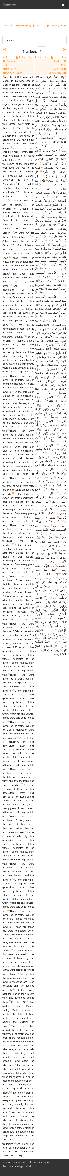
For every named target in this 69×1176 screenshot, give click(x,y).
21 (8, 375)
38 (22, 784)
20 (24, 336)
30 (13, 591)
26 (13, 493)
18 (12, 285)
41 (8, 863)
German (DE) (56, 25)
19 (9, 324)
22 (13, 391)
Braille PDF (11, 68)
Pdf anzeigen (26, 57)
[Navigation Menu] (63, 4)
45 (12, 949)
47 (14, 989)
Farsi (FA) (40, 25)
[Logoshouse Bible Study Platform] (12, 4)
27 (8, 524)
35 (8, 721)
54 (15, 1143)
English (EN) (24, 25)
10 (23, 204)
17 (10, 273)
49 (11, 1009)
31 (8, 623)
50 (10, 1025)
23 (8, 430)
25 (8, 477)
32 (13, 639)
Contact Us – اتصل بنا (14, 1162)
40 (26, 831)
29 (8, 575)
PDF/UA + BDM (13, 72)
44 (13, 926)
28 (13, 544)
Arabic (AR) (8, 25)
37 (8, 768)
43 (8, 910)
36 (17, 737)
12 (13, 232)
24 (13, 446)
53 (10, 1111)
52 (10, 1092)
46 (18, 973)
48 (10, 1001)
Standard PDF (9, 63)
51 (15, 1064)
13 (30, 236)
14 (11, 244)
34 (13, 690)
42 (13, 879)
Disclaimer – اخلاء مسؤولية (17, 1166)
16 (10, 257)
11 (14, 224)
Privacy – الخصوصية (40, 1162)
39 (8, 815)
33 (8, 674)
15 (30, 249)
